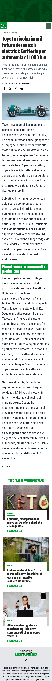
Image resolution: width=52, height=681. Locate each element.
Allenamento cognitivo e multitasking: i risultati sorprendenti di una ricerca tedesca (23, 630)
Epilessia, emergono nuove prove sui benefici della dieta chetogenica (24, 522)
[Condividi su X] (10, 88)
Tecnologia (14, 33)
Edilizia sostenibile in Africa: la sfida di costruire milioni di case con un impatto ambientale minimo (24, 576)
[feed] (26, 660)
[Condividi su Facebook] (4, 88)
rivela (14, 125)
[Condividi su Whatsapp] (16, 88)
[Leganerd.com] (3, 25)
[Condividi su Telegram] (21, 88)
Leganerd (5, 33)
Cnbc (8, 466)
